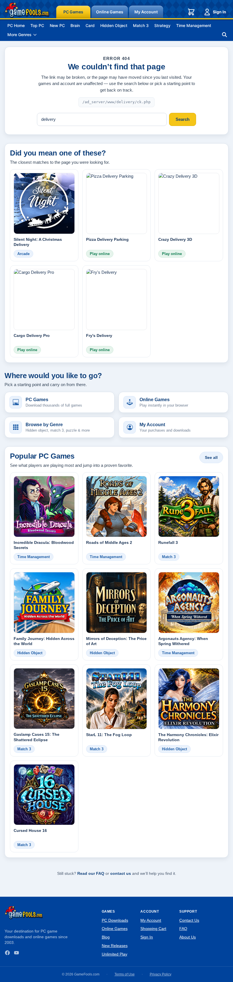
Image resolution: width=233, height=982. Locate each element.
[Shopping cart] (191, 12)
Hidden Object (113, 25)
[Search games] (224, 35)
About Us (187, 937)
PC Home (16, 25)
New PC (57, 25)
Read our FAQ (90, 873)
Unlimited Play (114, 954)
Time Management (193, 25)
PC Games (73, 11)
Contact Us (189, 920)
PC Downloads (115, 920)
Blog (106, 937)
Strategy (162, 25)
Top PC (37, 25)
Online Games (109, 11)
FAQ (183, 928)
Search (183, 119)
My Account (146, 11)
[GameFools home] (27, 10)
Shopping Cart (153, 928)
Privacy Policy (160, 974)
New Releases (115, 945)
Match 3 (141, 25)
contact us (120, 873)
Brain (75, 25)
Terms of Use (125, 974)
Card (90, 25)
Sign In (219, 11)
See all (211, 457)
